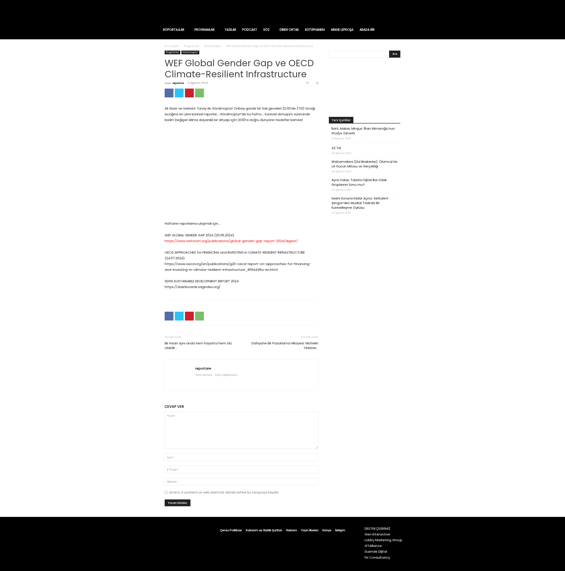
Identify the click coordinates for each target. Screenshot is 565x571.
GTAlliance (373, 545)
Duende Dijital (376, 551)
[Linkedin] (382, 12)
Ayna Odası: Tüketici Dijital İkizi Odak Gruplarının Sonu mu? (359, 182)
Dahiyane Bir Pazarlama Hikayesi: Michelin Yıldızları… (285, 345)
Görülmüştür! (212, 46)
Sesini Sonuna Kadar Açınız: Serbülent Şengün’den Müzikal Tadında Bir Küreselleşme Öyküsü (359, 203)
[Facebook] (364, 12)
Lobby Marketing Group (383, 540)
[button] (402, 29)
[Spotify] (392, 12)
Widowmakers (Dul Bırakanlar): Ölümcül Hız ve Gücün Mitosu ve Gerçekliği (364, 164)
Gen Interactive (377, 534)
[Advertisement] (364, 336)
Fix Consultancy (377, 557)
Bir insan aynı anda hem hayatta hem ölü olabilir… (198, 345)
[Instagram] (373, 12)
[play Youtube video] (241, 172)
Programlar (191, 46)
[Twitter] (401, 12)
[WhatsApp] (199, 93)
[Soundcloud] (223, 379)
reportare (178, 83)
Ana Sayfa (172, 46)
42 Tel (336, 148)
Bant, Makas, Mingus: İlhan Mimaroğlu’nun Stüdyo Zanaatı (363, 130)
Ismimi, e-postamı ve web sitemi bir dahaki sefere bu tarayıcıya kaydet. (224, 492)
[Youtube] (410, 12)
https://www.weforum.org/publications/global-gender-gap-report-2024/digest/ (231, 241)
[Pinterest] (189, 93)
